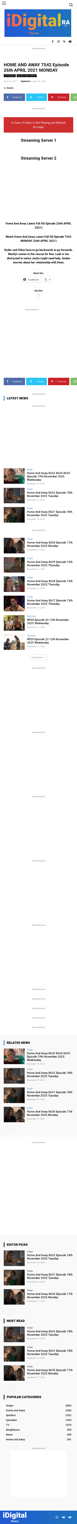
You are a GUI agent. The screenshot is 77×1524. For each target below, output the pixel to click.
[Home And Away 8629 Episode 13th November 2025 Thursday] (14, 565)
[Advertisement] (38, 55)
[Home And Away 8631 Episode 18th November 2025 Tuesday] (14, 515)
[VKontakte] (63, 1517)
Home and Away (27, 75)
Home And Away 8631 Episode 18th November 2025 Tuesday (49, 513)
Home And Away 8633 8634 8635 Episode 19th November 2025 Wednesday (48, 476)
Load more (37, 657)
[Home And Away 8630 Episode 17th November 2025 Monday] (14, 545)
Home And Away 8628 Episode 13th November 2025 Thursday (50, 582)
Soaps (30, 469)
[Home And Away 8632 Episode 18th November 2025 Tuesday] (14, 495)
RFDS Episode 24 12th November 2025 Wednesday (48, 621)
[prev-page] (6, 1128)
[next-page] (12, 1128)
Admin (10, 87)
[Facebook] (53, 42)
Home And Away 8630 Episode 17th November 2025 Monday (50, 544)
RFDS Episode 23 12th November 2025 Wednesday (48, 641)
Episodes (10, 75)
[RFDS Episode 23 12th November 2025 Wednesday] (14, 642)
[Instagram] (58, 42)
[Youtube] (70, 42)
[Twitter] (64, 42)
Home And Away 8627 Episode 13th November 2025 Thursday (50, 602)
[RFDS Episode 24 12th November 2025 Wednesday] (14, 623)
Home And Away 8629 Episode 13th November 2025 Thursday (50, 563)
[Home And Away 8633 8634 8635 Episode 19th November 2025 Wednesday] (14, 476)
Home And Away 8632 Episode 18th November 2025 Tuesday (49, 494)
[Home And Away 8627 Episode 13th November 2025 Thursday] (14, 603)
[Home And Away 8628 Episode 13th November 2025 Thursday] (14, 584)
